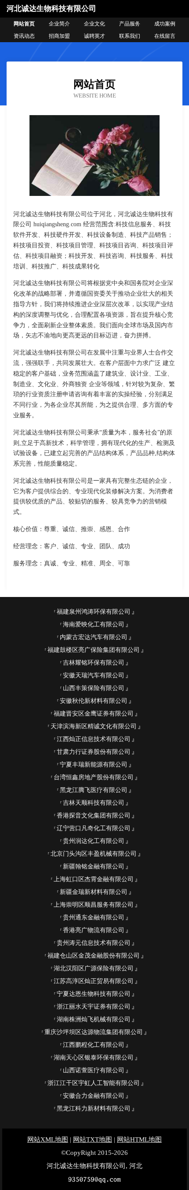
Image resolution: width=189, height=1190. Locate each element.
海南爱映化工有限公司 (93, 624)
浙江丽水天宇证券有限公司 (94, 1006)
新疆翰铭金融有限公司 (93, 866)
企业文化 (94, 24)
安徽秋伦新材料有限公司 (93, 701)
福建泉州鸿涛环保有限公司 (94, 611)
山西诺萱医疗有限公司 (93, 1070)
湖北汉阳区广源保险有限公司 (94, 968)
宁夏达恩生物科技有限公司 (94, 994)
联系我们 (129, 36)
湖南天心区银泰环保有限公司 (94, 1057)
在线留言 (164, 36)
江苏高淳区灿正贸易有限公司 (94, 981)
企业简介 (59, 24)
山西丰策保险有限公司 (93, 688)
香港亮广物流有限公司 (93, 930)
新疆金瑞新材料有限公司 (93, 892)
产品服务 (129, 24)
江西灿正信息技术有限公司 (94, 739)
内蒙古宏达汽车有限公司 (93, 637)
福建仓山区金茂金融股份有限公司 (93, 955)
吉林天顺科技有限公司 (93, 802)
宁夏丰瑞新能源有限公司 (93, 764)
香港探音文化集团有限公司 (94, 815)
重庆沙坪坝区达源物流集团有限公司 (93, 1032)
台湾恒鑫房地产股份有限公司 (94, 777)
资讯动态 (24, 36)
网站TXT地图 (92, 1139)
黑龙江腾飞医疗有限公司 (93, 790)
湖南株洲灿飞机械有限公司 (94, 1019)
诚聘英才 (94, 36)
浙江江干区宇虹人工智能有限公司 (93, 1083)
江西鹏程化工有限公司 (93, 1045)
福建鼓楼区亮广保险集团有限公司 (93, 650)
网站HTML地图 (139, 1139)
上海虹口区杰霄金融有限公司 (94, 879)
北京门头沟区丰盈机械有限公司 (94, 853)
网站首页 (24, 24)
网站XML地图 (47, 1139)
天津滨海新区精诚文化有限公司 (94, 726)
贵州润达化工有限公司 (93, 841)
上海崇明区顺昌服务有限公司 (94, 904)
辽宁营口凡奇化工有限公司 (94, 828)
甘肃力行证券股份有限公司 (94, 752)
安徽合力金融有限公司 (93, 1095)
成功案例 (164, 24)
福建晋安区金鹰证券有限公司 (94, 713)
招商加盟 (59, 36)
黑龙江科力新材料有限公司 (94, 1108)
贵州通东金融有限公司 (93, 917)
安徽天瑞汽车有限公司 (93, 675)
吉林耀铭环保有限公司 (93, 662)
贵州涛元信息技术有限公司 (94, 943)
